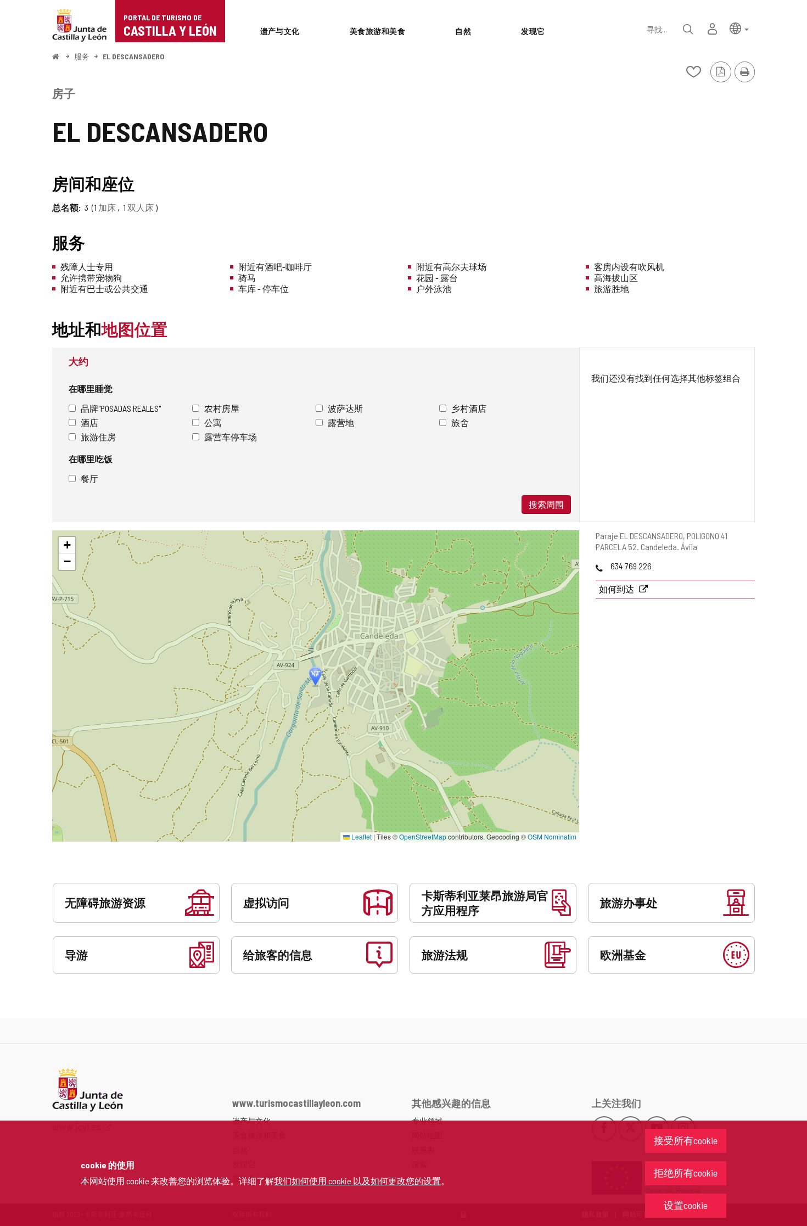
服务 (81, 56)
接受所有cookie (686, 1140)
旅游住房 (98, 437)
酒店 (89, 422)
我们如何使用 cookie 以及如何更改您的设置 (357, 1180)
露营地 (341, 422)
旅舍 (460, 422)
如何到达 (617, 589)
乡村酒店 (468, 408)
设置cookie (686, 1205)
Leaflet (361, 836)
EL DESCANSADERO (134, 56)
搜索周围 (546, 504)
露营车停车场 (230, 437)
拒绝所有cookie (686, 1173)
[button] (739, 28)
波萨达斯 (345, 408)
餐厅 (89, 478)
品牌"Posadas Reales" (121, 408)
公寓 (213, 422)
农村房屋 (221, 408)
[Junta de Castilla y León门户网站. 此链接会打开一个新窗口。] (79, 24)
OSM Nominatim (552, 836)
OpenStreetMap (422, 836)
